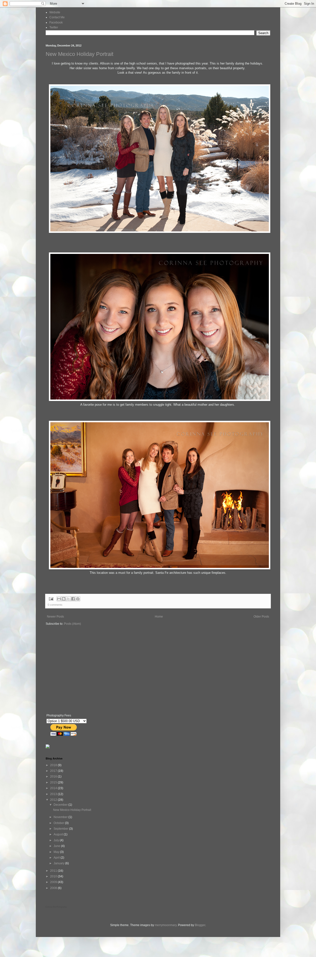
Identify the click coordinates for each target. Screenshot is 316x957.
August (59, 834)
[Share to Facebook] (73, 598)
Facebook (56, 22)
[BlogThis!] (63, 598)
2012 (54, 799)
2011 (54, 870)
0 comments (55, 604)
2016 (54, 776)
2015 (54, 782)
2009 (54, 882)
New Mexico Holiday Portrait (79, 54)
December (61, 804)
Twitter (53, 27)
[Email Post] (51, 598)
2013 (54, 794)
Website (54, 12)
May (57, 852)
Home (159, 616)
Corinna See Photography (56, 907)
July (57, 840)
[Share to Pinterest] (77, 598)
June (57, 846)
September (61, 828)
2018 (54, 765)
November (61, 817)
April (57, 857)
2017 (54, 771)
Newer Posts (55, 616)
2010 (54, 876)
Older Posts (261, 616)
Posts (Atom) (72, 623)
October (59, 823)
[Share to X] (68, 598)
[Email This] (59, 598)
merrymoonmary (166, 925)
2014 (54, 788)
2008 (54, 888)
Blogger (200, 925)
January (59, 863)
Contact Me (57, 17)
